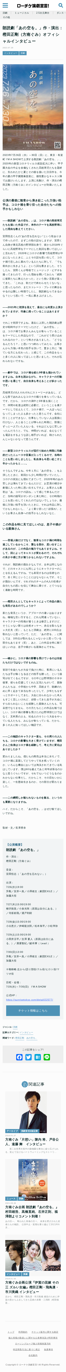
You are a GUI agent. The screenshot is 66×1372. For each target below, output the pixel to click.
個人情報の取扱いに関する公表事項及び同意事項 (33, 1338)
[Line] (47, 1057)
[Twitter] (28, 1057)
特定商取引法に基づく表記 (26, 1349)
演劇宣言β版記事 (29, 1131)
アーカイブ (12, 1131)
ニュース (11, 1198)
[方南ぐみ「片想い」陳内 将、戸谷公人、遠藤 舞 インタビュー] (33, 1112)
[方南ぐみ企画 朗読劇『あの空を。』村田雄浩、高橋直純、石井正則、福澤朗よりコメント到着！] (33, 1180)
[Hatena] (37, 1057)
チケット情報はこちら (33, 1010)
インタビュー (10, 53)
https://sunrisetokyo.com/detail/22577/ (29, 999)
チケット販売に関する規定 (45, 1332)
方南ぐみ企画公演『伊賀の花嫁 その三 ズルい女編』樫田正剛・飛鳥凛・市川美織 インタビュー (32, 1287)
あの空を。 (32, 1038)
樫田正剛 (19, 1038)
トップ (11, 1332)
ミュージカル (22, 13)
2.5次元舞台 (42, 13)
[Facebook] (19, 1057)
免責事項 (48, 1349)
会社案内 (33, 1355)
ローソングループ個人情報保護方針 (33, 1343)
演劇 (5, 13)
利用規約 (22, 1332)
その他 (6, 17)
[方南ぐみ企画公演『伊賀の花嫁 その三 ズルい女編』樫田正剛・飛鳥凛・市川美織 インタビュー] (33, 1255)
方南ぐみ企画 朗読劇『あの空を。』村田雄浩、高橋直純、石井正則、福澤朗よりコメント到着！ (32, 1211)
